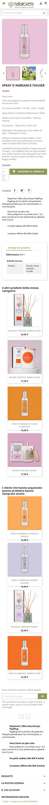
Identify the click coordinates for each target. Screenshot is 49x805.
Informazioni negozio (15, 796)
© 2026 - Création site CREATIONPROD (20, 801)
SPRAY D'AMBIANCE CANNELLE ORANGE (24, 535)
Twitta (21, 190)
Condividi (14, 190)
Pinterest (29, 190)
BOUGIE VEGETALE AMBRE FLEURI (24, 377)
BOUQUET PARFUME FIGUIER (24, 626)
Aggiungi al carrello (28, 171)
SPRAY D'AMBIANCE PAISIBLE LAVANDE (24, 581)
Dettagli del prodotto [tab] (19, 247)
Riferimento (12, 254)
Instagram (27, 716)
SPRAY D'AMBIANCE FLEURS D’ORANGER (24, 425)
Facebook (21, 716)
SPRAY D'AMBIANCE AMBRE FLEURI (24, 673)
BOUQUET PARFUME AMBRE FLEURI (24, 330)
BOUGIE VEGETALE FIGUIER (24, 470)
